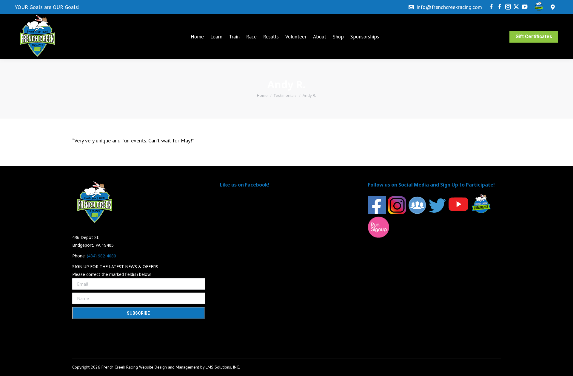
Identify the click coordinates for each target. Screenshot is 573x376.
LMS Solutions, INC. (223, 367)
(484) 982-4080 (101, 256)
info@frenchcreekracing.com (449, 7)
